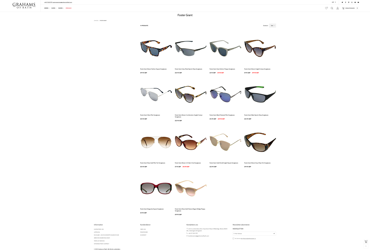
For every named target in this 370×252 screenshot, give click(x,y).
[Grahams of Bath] (24, 6)
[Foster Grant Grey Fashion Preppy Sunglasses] (225, 48)
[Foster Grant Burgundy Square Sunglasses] (156, 188)
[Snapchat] (355, 2)
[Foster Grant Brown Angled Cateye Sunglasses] (260, 48)
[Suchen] (332, 8)
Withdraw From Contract (101, 243)
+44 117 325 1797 (48, 2)
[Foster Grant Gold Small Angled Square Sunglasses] (225, 142)
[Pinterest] (348, 2)
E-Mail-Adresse (238, 233)
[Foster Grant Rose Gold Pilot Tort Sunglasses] (156, 142)
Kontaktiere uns (99, 229)
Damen (53, 8)
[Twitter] (342, 2)
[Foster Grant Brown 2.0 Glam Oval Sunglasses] (191, 142)
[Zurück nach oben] (366, 246)
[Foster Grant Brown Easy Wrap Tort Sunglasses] (260, 142)
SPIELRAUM (68, 8)
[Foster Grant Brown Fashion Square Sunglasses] (156, 48)
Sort (272, 25)
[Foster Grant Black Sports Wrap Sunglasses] (260, 94)
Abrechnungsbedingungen (102, 238)
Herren (46, 8)
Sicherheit (143, 235)
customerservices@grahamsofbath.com (62, 2)
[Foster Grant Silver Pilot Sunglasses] (156, 94)
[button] (274, 234)
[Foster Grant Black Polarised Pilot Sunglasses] (225, 94)
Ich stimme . (245, 238)
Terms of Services (99, 241)
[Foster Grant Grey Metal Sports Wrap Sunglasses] (191, 48)
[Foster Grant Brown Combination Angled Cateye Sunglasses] (191, 94)
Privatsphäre (144, 232)
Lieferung (97, 232)
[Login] (338, 8)
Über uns (143, 229)
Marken (60, 8)
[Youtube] (358, 2)
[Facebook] (345, 2)
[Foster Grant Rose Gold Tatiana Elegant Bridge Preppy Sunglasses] (191, 188)
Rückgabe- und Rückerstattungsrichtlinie (106, 235)
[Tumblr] (352, 2)
